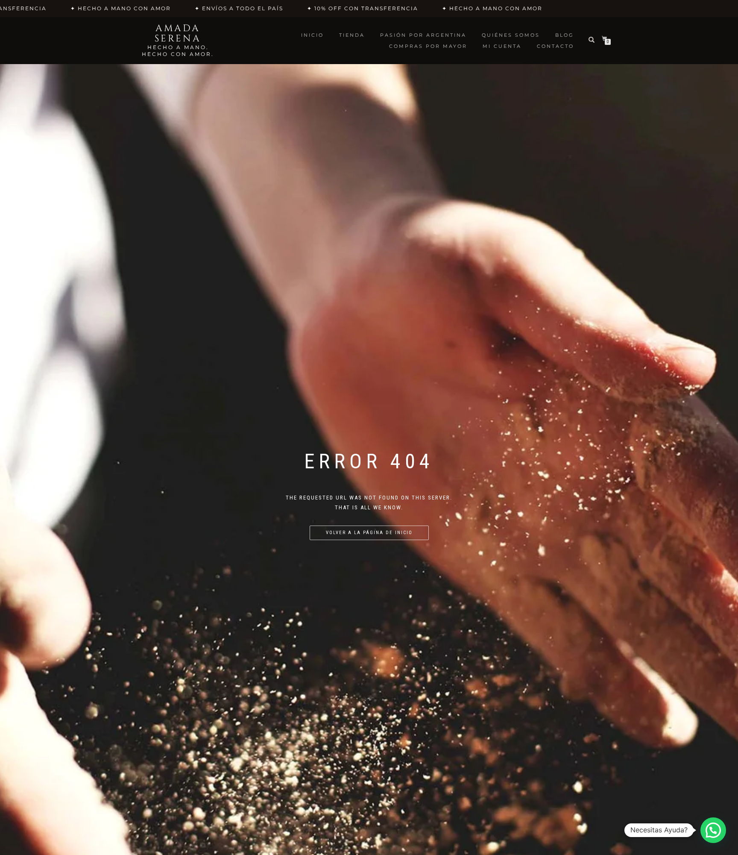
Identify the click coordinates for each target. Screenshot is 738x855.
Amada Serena (178, 34)
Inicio (312, 35)
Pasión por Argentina (423, 35)
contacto (555, 46)
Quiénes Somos (511, 35)
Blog (564, 35)
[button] (713, 830)
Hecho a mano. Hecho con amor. (178, 50)
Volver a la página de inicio (369, 532)
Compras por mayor (428, 46)
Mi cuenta (502, 46)
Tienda (352, 35)
